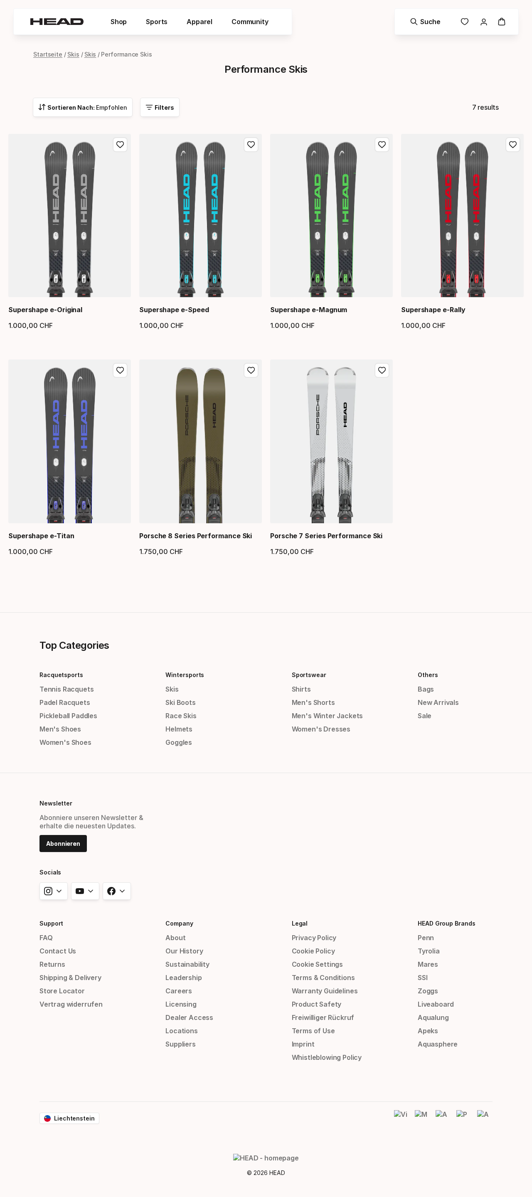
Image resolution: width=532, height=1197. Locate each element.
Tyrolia (429, 951)
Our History (184, 951)
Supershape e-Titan (41, 536)
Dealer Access (189, 1017)
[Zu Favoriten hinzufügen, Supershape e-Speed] (251, 144)
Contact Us (57, 951)
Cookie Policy (313, 951)
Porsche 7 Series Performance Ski (326, 536)
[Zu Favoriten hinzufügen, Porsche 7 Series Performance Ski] (381, 370)
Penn (426, 937)
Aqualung (433, 1017)
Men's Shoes (60, 729)
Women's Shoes (65, 742)
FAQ (45, 937)
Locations (181, 1031)
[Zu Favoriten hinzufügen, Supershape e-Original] (120, 144)
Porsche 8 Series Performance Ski (195, 536)
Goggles (178, 742)
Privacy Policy (314, 937)
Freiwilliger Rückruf (323, 1017)
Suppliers (180, 1044)
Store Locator (62, 991)
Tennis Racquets (66, 689)
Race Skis (180, 716)
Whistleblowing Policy (327, 1057)
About (175, 937)
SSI (422, 977)
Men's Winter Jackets (327, 716)
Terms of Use (313, 1031)
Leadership (183, 977)
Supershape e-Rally (433, 309)
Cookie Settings (317, 964)
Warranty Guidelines (325, 991)
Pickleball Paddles (68, 716)
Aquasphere (438, 1044)
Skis (73, 54)
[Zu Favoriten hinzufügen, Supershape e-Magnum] (381, 144)
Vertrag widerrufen (71, 1004)
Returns (52, 964)
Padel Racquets (64, 702)
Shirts (301, 689)
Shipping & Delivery (70, 977)
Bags (426, 689)
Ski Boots (180, 702)
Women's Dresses (321, 729)
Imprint (303, 1044)
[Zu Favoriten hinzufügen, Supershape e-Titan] (120, 370)
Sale (424, 716)
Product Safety (317, 1004)
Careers (178, 991)
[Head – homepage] (57, 21)
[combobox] (82, 107)
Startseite (47, 54)
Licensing (180, 1004)
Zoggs (428, 991)
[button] (118, 21)
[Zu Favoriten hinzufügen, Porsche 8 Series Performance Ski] (251, 370)
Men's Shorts (313, 702)
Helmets (178, 729)
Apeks (428, 1031)
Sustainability (187, 964)
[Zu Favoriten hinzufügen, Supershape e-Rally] (512, 144)
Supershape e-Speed (174, 309)
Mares (428, 964)
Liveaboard (436, 1004)
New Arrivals (438, 702)
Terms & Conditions (323, 977)
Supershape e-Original (45, 309)
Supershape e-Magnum (308, 309)
